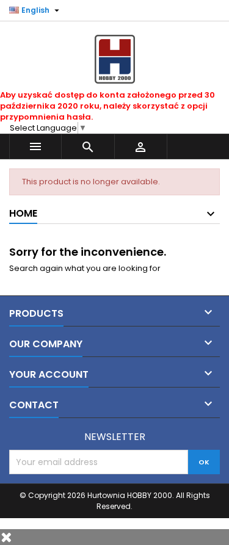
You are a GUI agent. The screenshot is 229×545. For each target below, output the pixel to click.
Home (23, 213)
